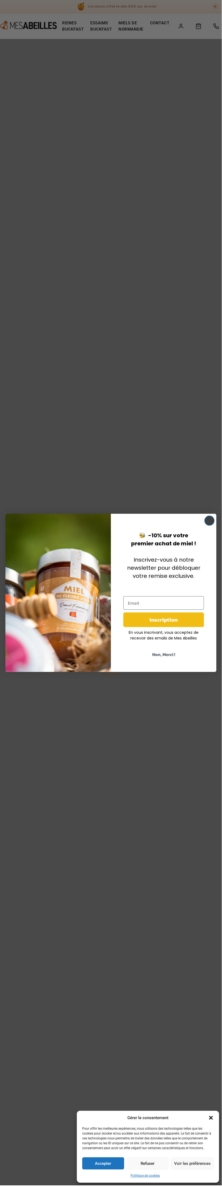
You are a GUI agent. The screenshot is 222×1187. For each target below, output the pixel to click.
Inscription (164, 620)
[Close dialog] (209, 520)
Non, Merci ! (163, 654)
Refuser (147, 1163)
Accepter (103, 1163)
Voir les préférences (192, 1163)
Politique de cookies (145, 1176)
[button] (211, 1117)
